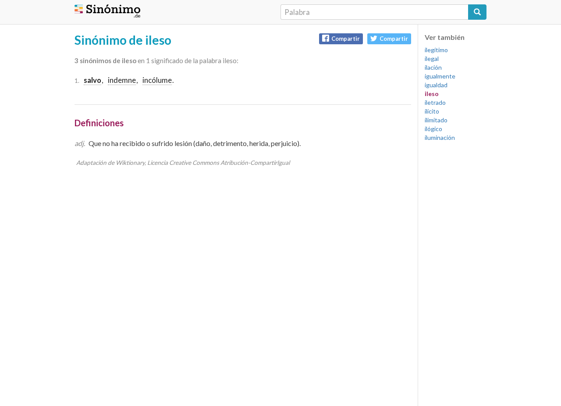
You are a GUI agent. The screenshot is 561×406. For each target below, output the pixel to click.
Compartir (345, 38)
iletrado (435, 102)
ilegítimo (436, 49)
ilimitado (436, 120)
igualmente (440, 76)
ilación (433, 67)
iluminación (440, 137)
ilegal (432, 58)
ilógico (433, 128)
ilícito (432, 111)
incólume (157, 80)
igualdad (436, 85)
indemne (122, 80)
